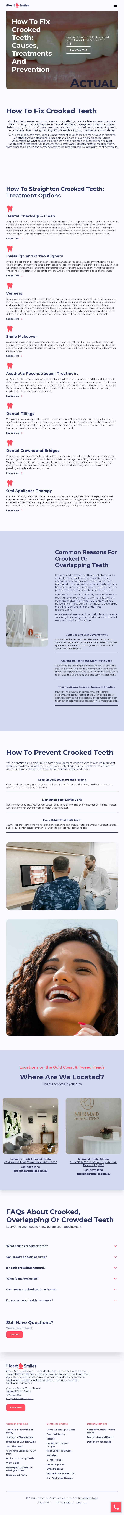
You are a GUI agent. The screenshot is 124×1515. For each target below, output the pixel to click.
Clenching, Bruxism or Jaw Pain (21, 1452)
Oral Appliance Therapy (60, 1478)
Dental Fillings (55, 1460)
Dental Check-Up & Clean (61, 1429)
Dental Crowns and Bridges (57, 1445)
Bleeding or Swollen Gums (21, 1441)
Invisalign (52, 1455)
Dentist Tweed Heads (99, 1441)
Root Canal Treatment (59, 1450)
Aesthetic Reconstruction (61, 1473)
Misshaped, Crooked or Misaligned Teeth (19, 1469)
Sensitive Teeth (14, 1446)
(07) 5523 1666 (13, 1395)
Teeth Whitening (56, 1434)
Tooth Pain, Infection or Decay (19, 1431)
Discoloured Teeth (16, 1475)
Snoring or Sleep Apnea (19, 1437)
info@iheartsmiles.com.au (19, 1398)
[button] (115, 5)
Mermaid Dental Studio (18, 1391)
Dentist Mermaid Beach (100, 1437)
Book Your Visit (78, 50)
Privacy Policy (44, 1502)
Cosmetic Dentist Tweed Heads (101, 1431)
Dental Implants (55, 1464)
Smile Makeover (55, 1469)
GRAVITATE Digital (88, 1498)
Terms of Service (64, 1502)
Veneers (51, 1438)
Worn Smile (12, 1463)
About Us (82, 1502)
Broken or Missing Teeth (20, 1458)
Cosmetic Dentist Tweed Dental (23, 1388)
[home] (17, 5)
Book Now (16, 1407)
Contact (14, 1334)
